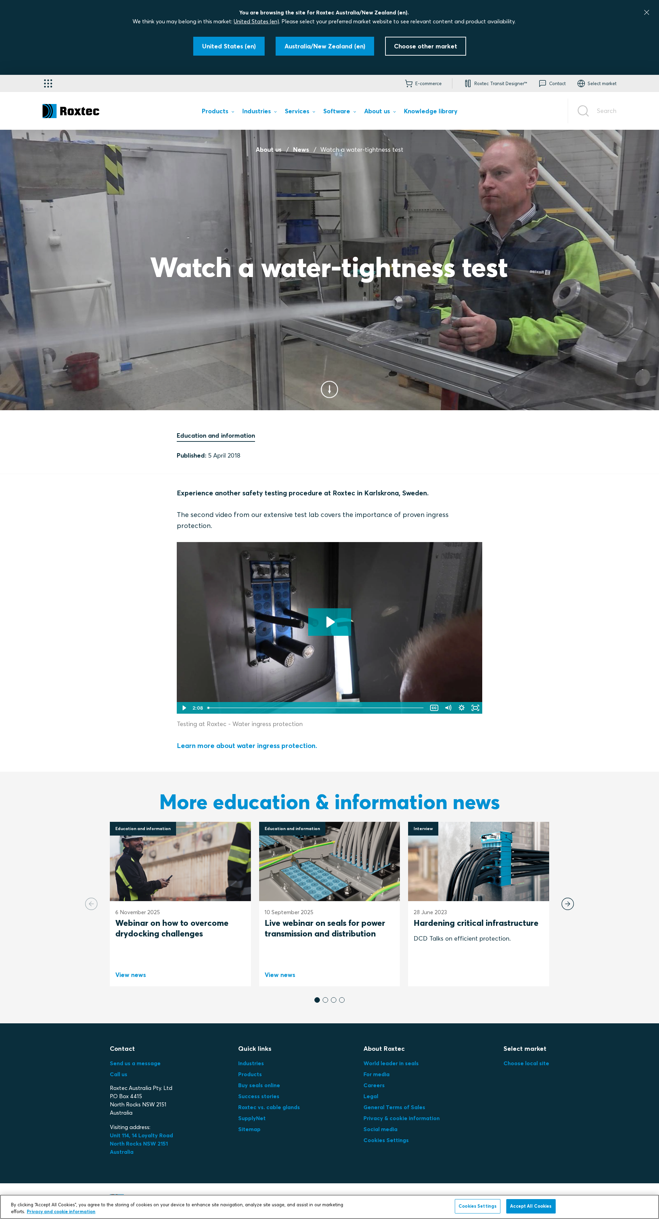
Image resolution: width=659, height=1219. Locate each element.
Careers (374, 1085)
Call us (118, 1074)
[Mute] (448, 708)
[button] (317, 1000)
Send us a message (135, 1063)
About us (268, 149)
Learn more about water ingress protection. (247, 745)
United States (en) (256, 21)
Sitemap (249, 1129)
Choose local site (526, 1063)
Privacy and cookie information (61, 1211)
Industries (251, 1063)
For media (376, 1074)
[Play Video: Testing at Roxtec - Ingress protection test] (329, 622)
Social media (380, 1129)
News (301, 149)
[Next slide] (568, 904)
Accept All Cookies (531, 1206)
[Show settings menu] (462, 708)
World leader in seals (391, 1063)
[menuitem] (218, 112)
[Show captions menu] (434, 708)
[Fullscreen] (475, 708)
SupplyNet (252, 1118)
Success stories (258, 1096)
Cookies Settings (386, 1140)
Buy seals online (259, 1085)
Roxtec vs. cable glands (269, 1107)
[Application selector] (48, 83)
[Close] (647, 12)
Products (250, 1074)
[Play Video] (183, 708)
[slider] (316, 708)
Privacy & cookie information (401, 1118)
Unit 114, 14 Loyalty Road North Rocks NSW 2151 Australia (142, 1143)
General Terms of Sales (394, 1107)
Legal (370, 1096)
